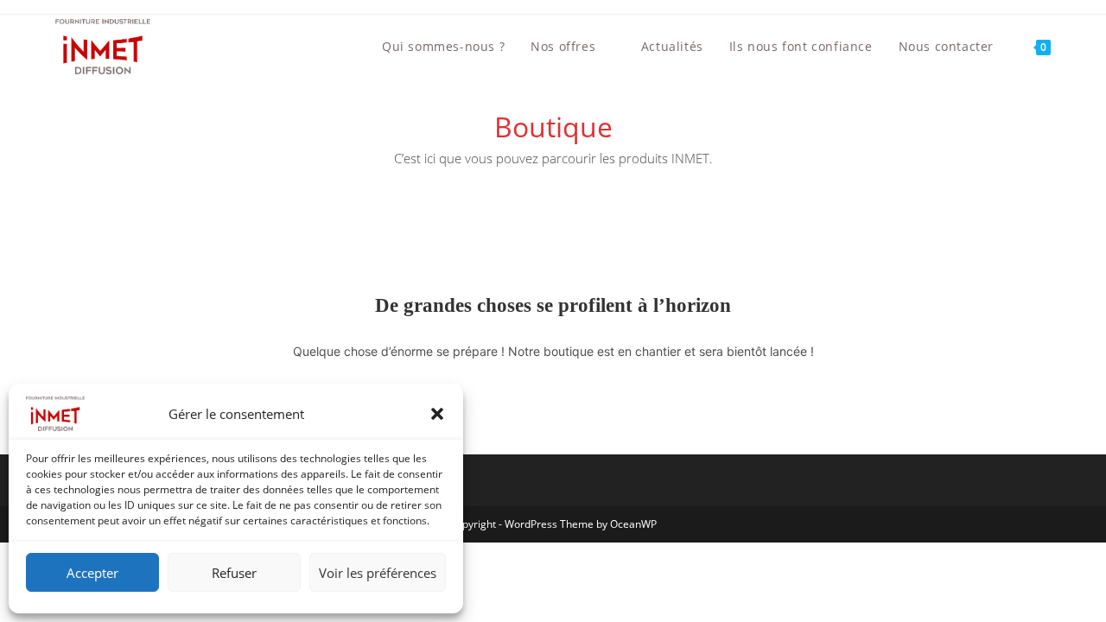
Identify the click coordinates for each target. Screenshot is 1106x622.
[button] (437, 413)
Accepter (92, 572)
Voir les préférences (377, 572)
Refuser (234, 572)
